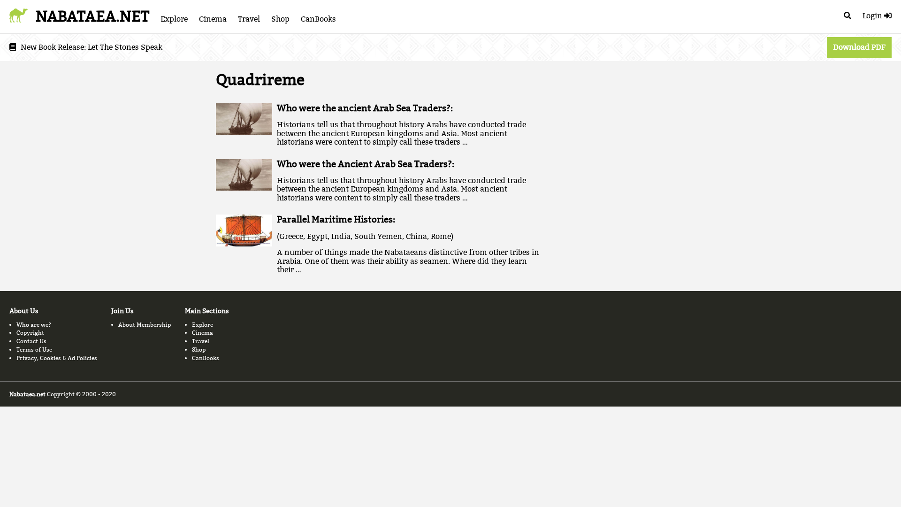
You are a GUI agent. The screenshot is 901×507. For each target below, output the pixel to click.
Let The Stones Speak (125, 47)
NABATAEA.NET (92, 16)
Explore (174, 19)
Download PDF (859, 47)
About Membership (144, 324)
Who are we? (33, 324)
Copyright (30, 332)
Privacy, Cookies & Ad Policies (56, 357)
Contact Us (31, 341)
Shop (280, 19)
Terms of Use (34, 349)
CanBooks (318, 19)
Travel (249, 19)
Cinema (213, 19)
